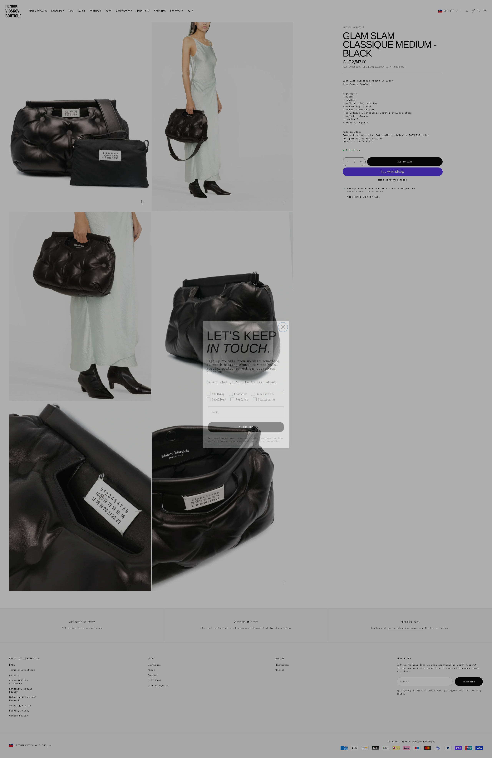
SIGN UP (246, 421)
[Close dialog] (283, 322)
